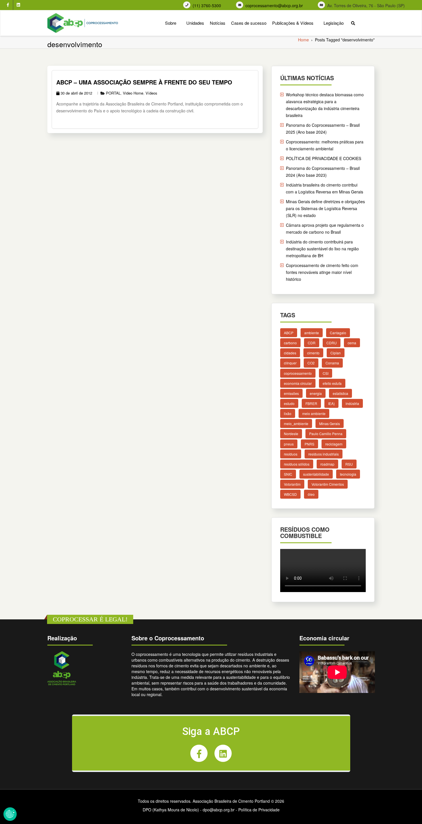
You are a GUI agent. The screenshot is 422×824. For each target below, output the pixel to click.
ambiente (311, 332)
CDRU (331, 342)
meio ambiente (314, 413)
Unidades (195, 23)
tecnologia (348, 473)
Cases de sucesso (248, 23)
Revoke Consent (10, 814)
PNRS (309, 443)
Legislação (334, 23)
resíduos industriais (323, 453)
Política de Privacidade (259, 810)
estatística (340, 393)
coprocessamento (298, 372)
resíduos (290, 453)
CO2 (311, 362)
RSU (349, 463)
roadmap (327, 463)
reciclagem (333, 443)
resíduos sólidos (296, 463)
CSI (325, 372)
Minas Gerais (329, 423)
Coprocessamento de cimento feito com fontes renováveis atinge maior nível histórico (322, 272)
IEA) (331, 403)
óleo (311, 494)
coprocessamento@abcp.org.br (274, 5)
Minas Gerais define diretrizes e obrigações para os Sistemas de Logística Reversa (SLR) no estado (325, 208)
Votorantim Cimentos (327, 484)
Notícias (217, 23)
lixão (287, 413)
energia (316, 393)
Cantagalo (338, 332)
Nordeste (291, 433)
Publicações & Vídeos (292, 23)
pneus (289, 443)
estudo (289, 403)
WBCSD (290, 494)
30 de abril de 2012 (76, 93)
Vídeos (151, 93)
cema (352, 342)
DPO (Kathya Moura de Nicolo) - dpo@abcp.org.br (189, 810)
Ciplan (335, 352)
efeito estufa (332, 383)
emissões (291, 393)
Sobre (170, 23)
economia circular (298, 383)
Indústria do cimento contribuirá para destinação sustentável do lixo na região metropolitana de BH (322, 248)
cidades (290, 352)
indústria (352, 403)
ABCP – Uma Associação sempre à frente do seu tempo (144, 82)
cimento (313, 352)
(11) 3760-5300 (207, 5)
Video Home (133, 93)
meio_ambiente (296, 423)
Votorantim (292, 484)
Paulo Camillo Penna (325, 433)
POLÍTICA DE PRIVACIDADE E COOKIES (323, 158)
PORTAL (113, 93)
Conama (332, 362)
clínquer (290, 362)
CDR (311, 342)
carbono (290, 342)
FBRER (311, 403)
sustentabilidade (316, 473)
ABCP (288, 332)
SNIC (288, 473)
